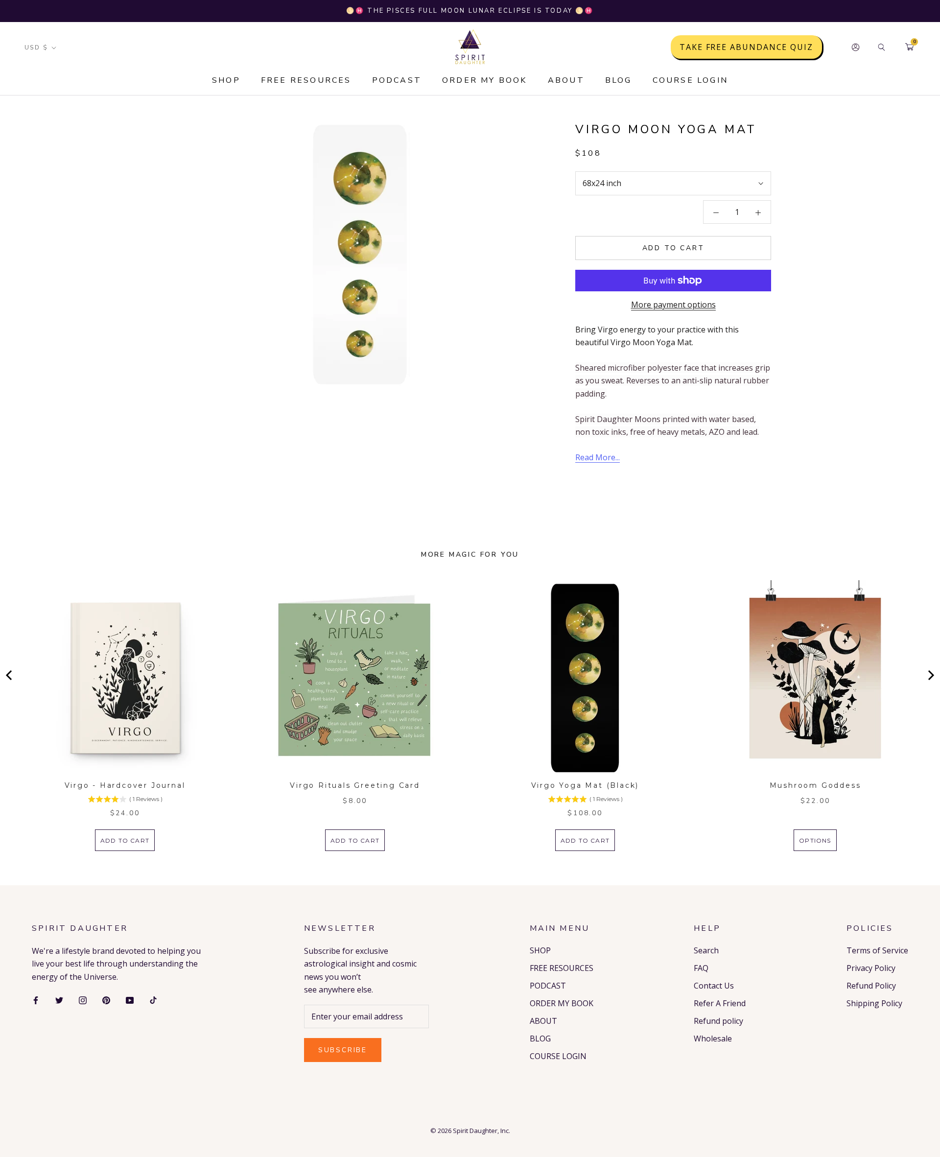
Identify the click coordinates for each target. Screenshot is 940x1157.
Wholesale (713, 1038)
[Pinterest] (106, 999)
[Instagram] (83, 999)
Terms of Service (877, 950)
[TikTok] (153, 999)
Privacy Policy (870, 968)
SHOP (226, 80)
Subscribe (342, 1050)
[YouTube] (130, 999)
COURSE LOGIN (690, 80)
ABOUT (566, 80)
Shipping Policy (874, 1003)
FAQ (701, 968)
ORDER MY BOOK (484, 80)
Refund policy (718, 1020)
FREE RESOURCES (306, 80)
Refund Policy (871, 985)
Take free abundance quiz (746, 47)
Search (706, 950)
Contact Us (714, 985)
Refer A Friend (720, 1003)
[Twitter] (59, 999)
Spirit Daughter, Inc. (481, 1130)
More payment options (673, 304)
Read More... (597, 457)
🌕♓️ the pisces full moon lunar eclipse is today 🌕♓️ (469, 10)
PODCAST (397, 80)
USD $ (36, 47)
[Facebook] (36, 999)
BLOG (618, 80)
